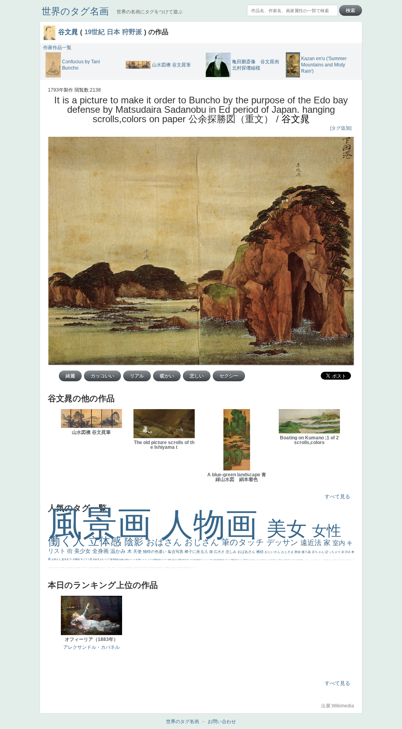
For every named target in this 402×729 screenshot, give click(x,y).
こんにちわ (268, 559)
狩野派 (132, 32)
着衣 (286, 559)
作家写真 (184, 559)
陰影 (135, 541)
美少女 (83, 551)
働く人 (68, 541)
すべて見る (337, 496)
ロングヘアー (206, 559)
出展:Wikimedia (337, 705)
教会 (298, 552)
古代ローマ (228, 559)
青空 (275, 559)
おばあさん (247, 552)
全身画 (101, 551)
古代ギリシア (289, 559)
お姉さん (56, 559)
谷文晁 (68, 32)
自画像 (121, 559)
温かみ (118, 551)
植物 (180, 559)
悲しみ (232, 552)
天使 (138, 551)
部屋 (265, 559)
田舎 (348, 552)
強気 (170, 559)
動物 (95, 559)
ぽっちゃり (333, 552)
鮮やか (212, 559)
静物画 (116, 559)
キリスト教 (86, 559)
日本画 (293, 559)
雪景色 (126, 559)
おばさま (175, 559)
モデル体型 (193, 559)
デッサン (283, 542)
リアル (150, 559)
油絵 (215, 559)
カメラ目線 (251, 559)
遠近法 (311, 543)
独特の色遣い (155, 551)
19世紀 (94, 32)
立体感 (106, 541)
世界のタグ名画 (75, 11)
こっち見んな (257, 559)
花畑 (244, 559)
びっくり (240, 559)
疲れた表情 (300, 559)
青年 (280, 559)
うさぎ (296, 559)
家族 (220, 559)
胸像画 (233, 559)
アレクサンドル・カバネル (91, 647)
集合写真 (176, 551)
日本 (113, 32)
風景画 (104, 523)
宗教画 (155, 559)
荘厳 (236, 559)
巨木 (279, 559)
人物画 (214, 524)
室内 (340, 543)
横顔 (260, 552)
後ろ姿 (307, 552)
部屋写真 (198, 559)
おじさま (287, 552)
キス (261, 559)
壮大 (284, 559)
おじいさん (273, 552)
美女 (289, 529)
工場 (277, 559)
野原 (223, 559)
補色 (254, 559)
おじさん (203, 542)
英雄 (218, 559)
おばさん (165, 542)
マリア (107, 559)
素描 (271, 559)
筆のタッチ (244, 542)
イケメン (144, 559)
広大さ (220, 552)
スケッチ (132, 559)
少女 (102, 559)
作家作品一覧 (57, 47)
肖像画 (76, 559)
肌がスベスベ (163, 559)
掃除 (139, 559)
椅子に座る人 (197, 551)
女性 (326, 531)
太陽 (282, 559)
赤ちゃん (318, 552)
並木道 (65, 559)
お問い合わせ (222, 721)
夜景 (188, 559)
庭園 (263, 559)
